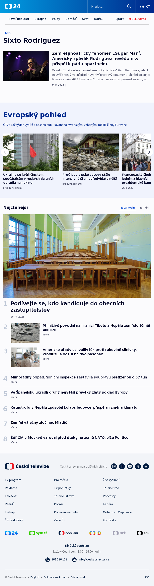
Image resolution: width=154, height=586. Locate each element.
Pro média (61, 480)
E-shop (10, 512)
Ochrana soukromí (55, 577)
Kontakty (109, 520)
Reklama (11, 488)
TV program (13, 480)
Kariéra (108, 504)
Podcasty (109, 496)
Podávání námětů (66, 512)
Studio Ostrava (64, 496)
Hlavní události (18, 19)
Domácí (71, 19)
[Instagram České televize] (114, 466)
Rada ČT (10, 504)
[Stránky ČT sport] (38, 533)
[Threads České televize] (146, 466)
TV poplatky (62, 488)
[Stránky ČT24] (11, 533)
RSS (147, 577)
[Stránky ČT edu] (143, 533)
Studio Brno (111, 488)
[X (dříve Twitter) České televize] (138, 466)
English (34, 577)
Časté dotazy (14, 520)
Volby (56, 19)
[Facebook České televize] (122, 466)
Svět (85, 19)
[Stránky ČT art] (119, 533)
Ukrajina (40, 19)
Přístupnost (78, 577)
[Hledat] (129, 6)
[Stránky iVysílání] (68, 533)
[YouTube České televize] (130, 466)
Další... (98, 19)
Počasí (58, 504)
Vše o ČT (59, 520)
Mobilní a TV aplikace (117, 512)
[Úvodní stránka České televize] (27, 466)
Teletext (11, 496)
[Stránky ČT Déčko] (95, 533)
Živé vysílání (111, 480)
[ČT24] (12, 6)
